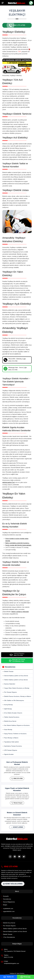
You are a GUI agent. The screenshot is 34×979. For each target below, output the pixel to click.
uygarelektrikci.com (9, 911)
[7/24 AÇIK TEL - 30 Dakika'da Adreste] (16, 3)
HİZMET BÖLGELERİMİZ (13, 884)
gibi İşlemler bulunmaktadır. (18, 545)
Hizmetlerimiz (7, 899)
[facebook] (15, 856)
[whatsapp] (31, 3)
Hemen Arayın (17, 803)
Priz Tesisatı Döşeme (9, 925)
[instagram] (10, 856)
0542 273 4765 (18, 25)
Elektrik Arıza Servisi (9, 923)
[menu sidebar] (2, 2)
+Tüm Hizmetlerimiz (9, 937)
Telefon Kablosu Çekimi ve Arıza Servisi (15, 928)
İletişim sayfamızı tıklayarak (20, 611)
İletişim (5, 905)
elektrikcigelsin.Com (8, 482)
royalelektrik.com (8, 908)
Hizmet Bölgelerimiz (9, 902)
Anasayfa (6, 896)
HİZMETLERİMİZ (17, 827)
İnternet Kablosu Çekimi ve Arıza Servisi (15, 931)
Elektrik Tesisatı (7, 934)
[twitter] (24, 856)
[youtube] (19, 856)
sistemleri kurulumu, (17, 543)
